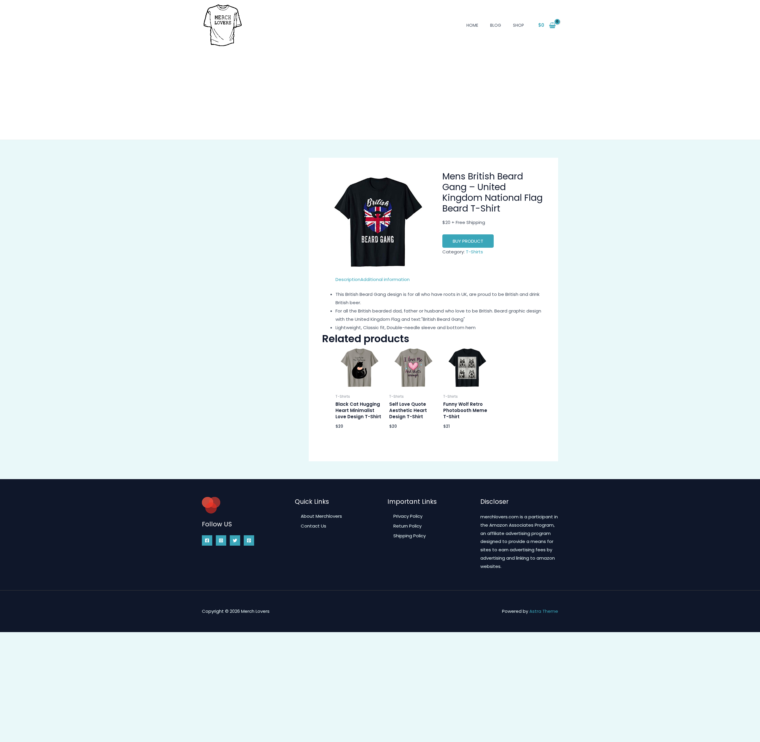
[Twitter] (235, 540)
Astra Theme (543, 611)
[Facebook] (207, 540)
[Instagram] (221, 540)
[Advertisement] (380, 90)
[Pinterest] (249, 540)
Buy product (468, 241)
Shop (518, 25)
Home (472, 25)
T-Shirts (474, 252)
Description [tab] (347, 279)
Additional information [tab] (385, 279)
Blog (495, 25)
